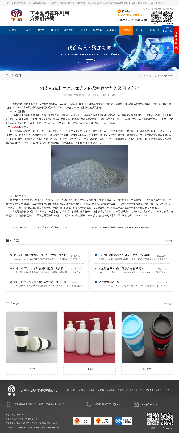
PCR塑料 (26, 30)
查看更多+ (168, 241)
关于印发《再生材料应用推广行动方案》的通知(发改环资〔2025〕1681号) (41, 255)
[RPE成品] (89, 334)
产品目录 (82, 30)
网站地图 (46, 423)
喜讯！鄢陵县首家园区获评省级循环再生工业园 (39, 281)
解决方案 (97, 30)
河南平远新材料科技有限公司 (28, 423)
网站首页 (71, 390)
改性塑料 (68, 30)
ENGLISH (167, 31)
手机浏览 (157, 9)
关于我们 (140, 30)
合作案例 (111, 30)
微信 (147, 9)
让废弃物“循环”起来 (110, 281)
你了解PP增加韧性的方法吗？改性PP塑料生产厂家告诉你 (124, 227)
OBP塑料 (54, 30)
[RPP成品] (147, 334)
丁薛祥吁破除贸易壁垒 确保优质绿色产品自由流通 (127, 255)
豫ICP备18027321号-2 (23, 415)
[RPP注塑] (32, 334)
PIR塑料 (40, 30)
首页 (14, 30)
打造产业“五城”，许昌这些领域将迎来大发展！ (39, 268)
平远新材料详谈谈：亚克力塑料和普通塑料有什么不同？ (44, 227)
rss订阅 (56, 423)
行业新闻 (163, 75)
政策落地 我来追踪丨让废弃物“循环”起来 (121, 268)
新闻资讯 (125, 30)
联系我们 (169, 9)
